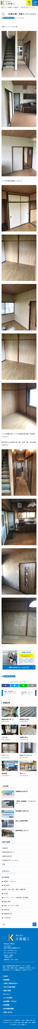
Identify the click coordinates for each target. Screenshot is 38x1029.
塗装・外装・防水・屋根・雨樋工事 (14, 889)
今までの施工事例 (9, 987)
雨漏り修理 (7, 901)
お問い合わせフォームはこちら (19, 667)
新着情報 (6, 877)
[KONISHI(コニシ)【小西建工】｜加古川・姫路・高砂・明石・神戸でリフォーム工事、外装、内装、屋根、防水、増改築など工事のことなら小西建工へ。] (8, 2)
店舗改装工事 (8, 914)
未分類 (6, 893)
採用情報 (6, 1005)
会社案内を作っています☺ (10, 860)
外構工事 (5, 848)
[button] (6, 685)
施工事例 (6, 18)
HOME (5, 976)
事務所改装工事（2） (8, 852)
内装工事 (11, 18)
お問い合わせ (7, 1012)
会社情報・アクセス (9, 1001)
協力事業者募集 (8, 1008)
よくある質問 (7, 998)
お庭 (3, 864)
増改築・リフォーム (10, 881)
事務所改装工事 (7, 856)
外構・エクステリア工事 (11, 906)
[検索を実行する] (34, 924)
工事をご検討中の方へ (10, 983)
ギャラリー (7, 994)
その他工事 (7, 918)
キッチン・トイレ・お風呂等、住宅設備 (16, 897)
